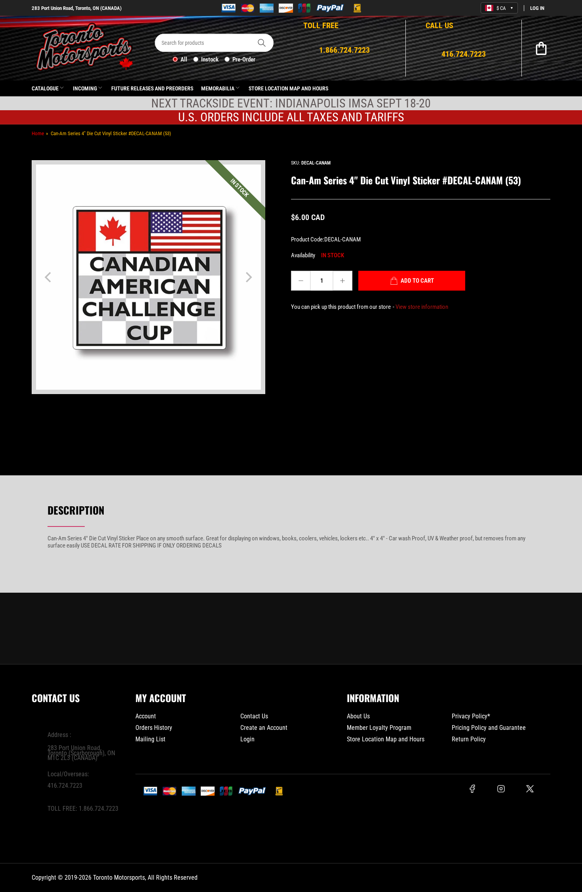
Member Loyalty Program (379, 727)
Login (247, 739)
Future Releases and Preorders (152, 88)
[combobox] (214, 43)
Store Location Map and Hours (288, 88)
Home (38, 133)
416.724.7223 (65, 785)
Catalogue (45, 88)
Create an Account (263, 727)
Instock (210, 59)
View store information (422, 306)
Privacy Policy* (471, 716)
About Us (358, 716)
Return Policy (469, 739)
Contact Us (254, 716)
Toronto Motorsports (119, 877)
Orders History (153, 727)
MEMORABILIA (217, 88)
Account (145, 716)
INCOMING (85, 88)
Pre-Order (243, 59)
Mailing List (150, 739)
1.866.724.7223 (98, 808)
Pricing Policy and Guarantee (489, 727)
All (184, 59)
